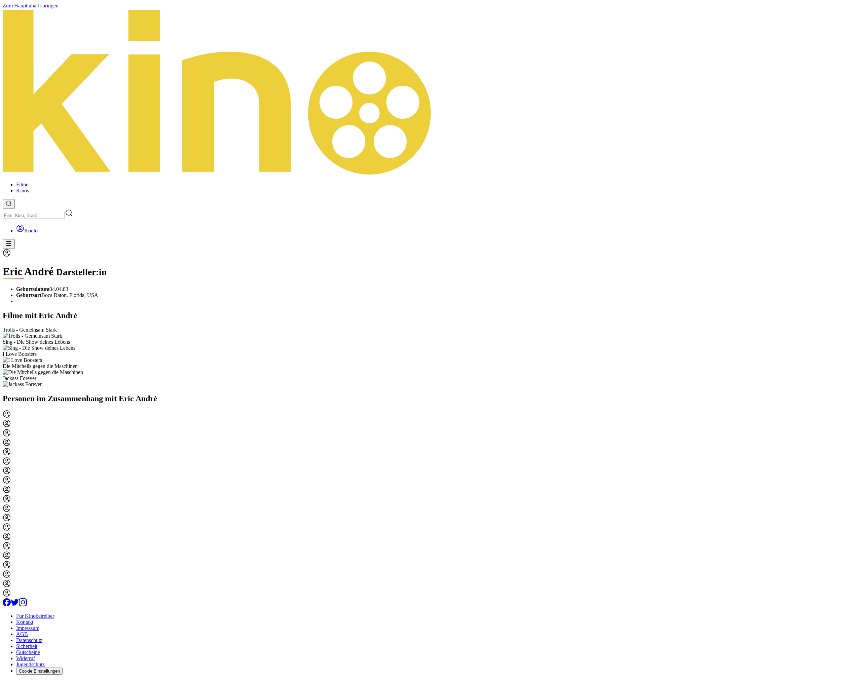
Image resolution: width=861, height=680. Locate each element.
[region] (430, 357)
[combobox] (34, 215)
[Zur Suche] (9, 204)
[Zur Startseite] (430, 92)
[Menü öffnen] (9, 244)
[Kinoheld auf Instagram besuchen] (23, 604)
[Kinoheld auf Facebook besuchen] (7, 604)
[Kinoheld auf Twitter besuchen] (15, 604)
